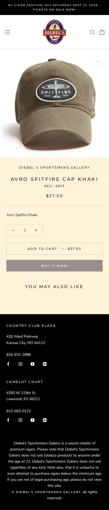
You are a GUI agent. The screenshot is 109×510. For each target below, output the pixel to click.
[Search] (92, 32)
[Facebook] (8, 364)
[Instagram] (20, 364)
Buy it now (54, 266)
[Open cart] (102, 32)
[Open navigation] (7, 32)
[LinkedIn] (45, 364)
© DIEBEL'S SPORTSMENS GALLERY (46, 492)
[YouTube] (32, 364)
